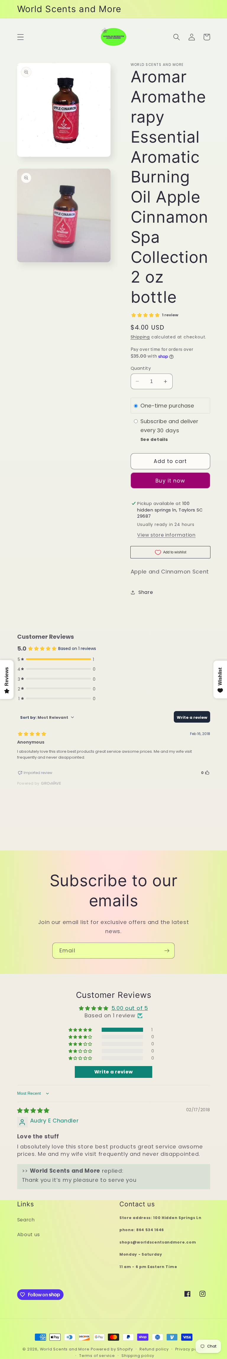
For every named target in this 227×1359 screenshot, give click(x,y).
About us (28, 1234)
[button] (20, 37)
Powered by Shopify (112, 1349)
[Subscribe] (166, 951)
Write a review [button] (113, 1071)
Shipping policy (137, 1355)
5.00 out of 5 (129, 1008)
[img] (33, 1110)
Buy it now (170, 480)
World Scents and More (65, 1349)
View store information (166, 535)
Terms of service (97, 1355)
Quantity (141, 368)
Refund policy (154, 1349)
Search (26, 1219)
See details (154, 439)
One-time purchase (167, 405)
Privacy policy (190, 1349)
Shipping (140, 337)
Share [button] (145, 592)
